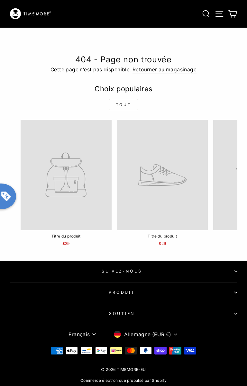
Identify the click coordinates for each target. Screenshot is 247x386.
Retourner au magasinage (165, 70)
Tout (123, 104)
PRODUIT (122, 292)
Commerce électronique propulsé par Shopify (123, 380)
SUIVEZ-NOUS (122, 271)
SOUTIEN (122, 313)
